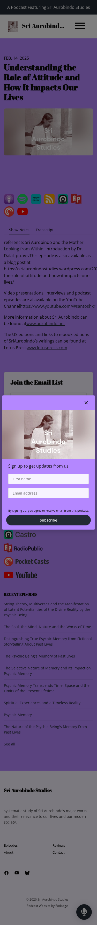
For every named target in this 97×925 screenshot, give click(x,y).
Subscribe (48, 520)
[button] (86, 403)
